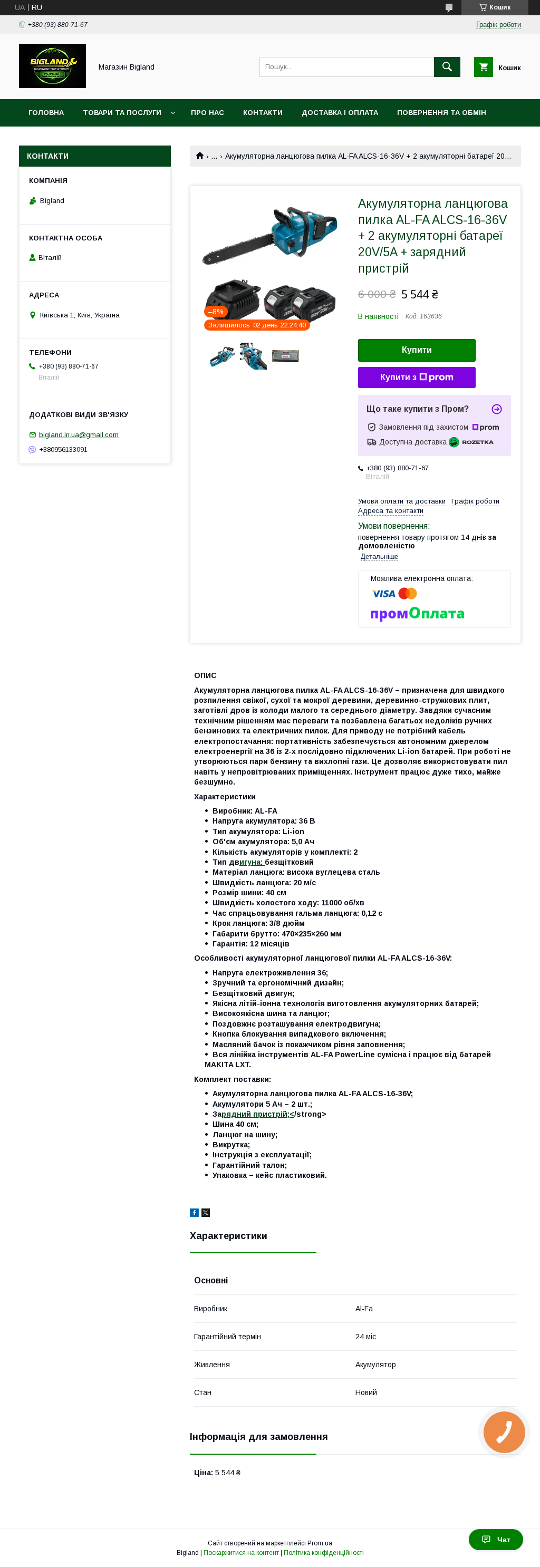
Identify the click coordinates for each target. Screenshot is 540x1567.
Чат (503, 1539)
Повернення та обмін (441, 113)
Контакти (263, 113)
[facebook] (194, 1214)
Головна (46, 113)
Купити (417, 349)
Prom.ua (319, 1543)
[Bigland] (52, 85)
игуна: (252, 862)
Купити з (398, 377)
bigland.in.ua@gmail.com (79, 435)
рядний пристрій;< (257, 1114)
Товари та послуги (122, 113)
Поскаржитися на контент (241, 1552)
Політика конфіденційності (324, 1552)
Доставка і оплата (340, 113)
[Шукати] (447, 67)
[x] (205, 1214)
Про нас (207, 113)
